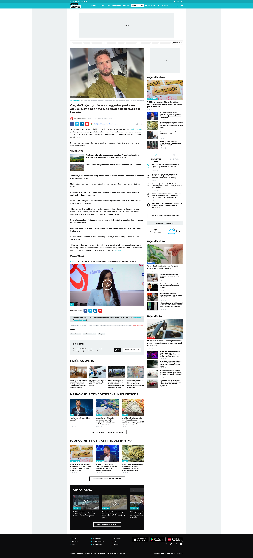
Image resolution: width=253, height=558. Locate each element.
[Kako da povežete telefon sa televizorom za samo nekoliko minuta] (152, 278)
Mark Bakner (135, 129)
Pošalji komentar (132, 350)
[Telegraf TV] (181, 1)
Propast (101, 334)
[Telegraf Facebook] (171, 1)
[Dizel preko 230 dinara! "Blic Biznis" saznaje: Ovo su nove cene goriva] (97, 372)
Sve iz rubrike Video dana (107, 524)
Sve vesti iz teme (107, 432)
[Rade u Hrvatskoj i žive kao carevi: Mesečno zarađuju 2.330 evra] (77, 167)
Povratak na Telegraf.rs (79, 1)
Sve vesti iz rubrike (107, 478)
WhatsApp (137, 318)
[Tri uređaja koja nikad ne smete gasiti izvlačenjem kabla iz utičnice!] (165, 254)
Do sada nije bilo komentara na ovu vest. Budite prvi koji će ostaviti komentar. (87, 350)
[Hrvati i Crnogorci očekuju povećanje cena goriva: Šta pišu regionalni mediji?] (152, 145)
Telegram (82, 320)
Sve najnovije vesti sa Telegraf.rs (165, 216)
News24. (117, 250)
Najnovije (156, 77)
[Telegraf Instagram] (178, 1)
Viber (76, 320)
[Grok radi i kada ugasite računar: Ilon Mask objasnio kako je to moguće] (152, 287)
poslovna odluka (89, 334)
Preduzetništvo (75, 100)
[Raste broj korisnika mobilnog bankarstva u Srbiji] (152, 135)
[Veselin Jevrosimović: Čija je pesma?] (81, 407)
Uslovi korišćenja (138, 325)
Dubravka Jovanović (80, 118)
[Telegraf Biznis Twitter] (174, 1)
